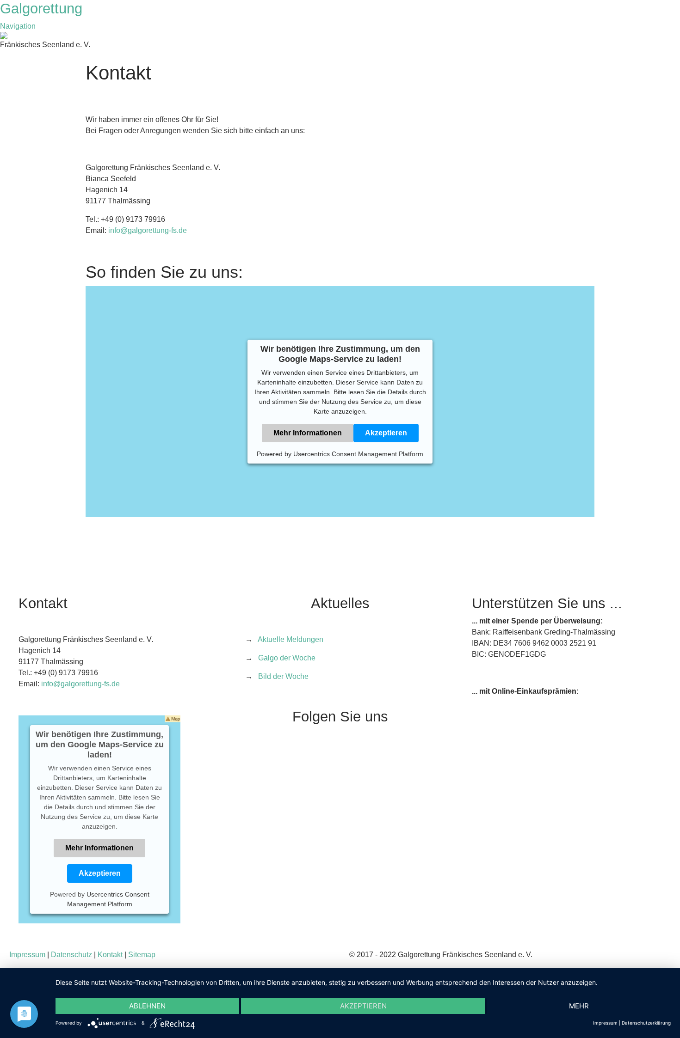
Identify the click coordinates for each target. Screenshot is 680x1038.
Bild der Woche (283, 676)
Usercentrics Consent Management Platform (358, 454)
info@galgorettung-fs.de (147, 230)
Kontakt (110, 955)
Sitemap (141, 955)
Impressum (27, 955)
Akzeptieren (386, 433)
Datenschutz (71, 955)
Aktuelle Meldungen (290, 639)
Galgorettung (43, 8)
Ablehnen (147, 1005)
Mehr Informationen (307, 433)
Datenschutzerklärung (646, 1023)
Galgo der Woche (286, 658)
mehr (579, 1005)
